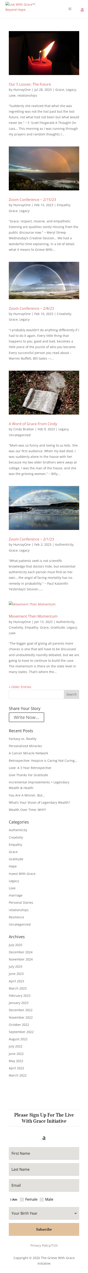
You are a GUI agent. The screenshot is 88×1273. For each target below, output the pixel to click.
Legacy (71, 89)
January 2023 (18, 1003)
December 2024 (20, 952)
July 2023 (15, 966)
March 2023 (18, 988)
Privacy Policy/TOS (44, 1245)
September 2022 (21, 1032)
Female (31, 1199)
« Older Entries (20, 687)
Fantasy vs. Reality (22, 739)
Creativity (64, 314)
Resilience (16, 917)
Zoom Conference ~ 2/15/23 (32, 199)
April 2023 (16, 981)
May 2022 (16, 1061)
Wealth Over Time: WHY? (27, 810)
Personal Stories (21, 902)
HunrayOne (22, 89)
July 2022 (15, 1046)
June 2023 (16, 974)
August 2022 (18, 1039)
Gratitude (58, 627)
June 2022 (16, 1054)
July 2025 (15, 945)
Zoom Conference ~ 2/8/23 (31, 308)
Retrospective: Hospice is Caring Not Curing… (43, 760)
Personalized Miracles (25, 746)
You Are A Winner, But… (27, 795)
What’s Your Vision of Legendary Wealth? (39, 802)
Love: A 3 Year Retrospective (30, 768)
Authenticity (64, 544)
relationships (27, 95)
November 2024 (21, 959)
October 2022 (19, 1024)
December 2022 (20, 1010)
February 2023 (19, 995)
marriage (16, 895)
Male (49, 1199)
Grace (59, 89)
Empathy (63, 205)
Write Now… (26, 717)
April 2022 (16, 1068)
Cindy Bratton (23, 429)
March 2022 (18, 1075)
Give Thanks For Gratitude (28, 775)
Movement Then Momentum (33, 616)
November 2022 (21, 1017)
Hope (13, 866)
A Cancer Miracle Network (28, 753)
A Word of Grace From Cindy (33, 423)
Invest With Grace (22, 873)
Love (12, 95)
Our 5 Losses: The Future (30, 84)
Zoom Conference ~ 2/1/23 (31, 539)
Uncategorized (20, 435)
